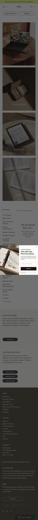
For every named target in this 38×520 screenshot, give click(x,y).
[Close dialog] (36, 247)
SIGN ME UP (28, 268)
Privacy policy (24, 272)
